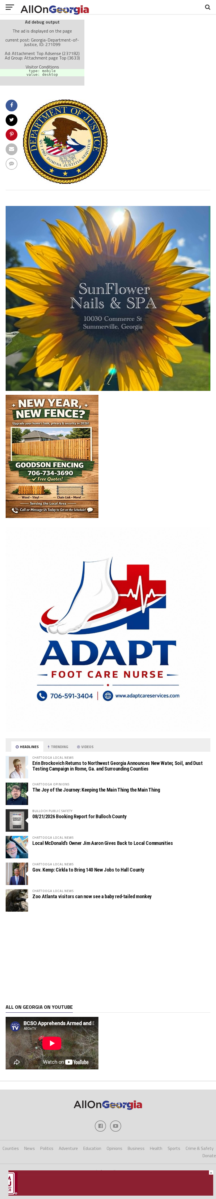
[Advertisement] (108, 958)
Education (92, 1148)
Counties (11, 1148)
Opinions (114, 1148)
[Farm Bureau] (110, 1194)
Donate (209, 1155)
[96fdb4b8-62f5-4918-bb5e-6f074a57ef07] (108, 389)
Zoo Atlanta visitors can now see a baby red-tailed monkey (92, 896)
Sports (174, 1148)
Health (156, 1148)
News (29, 1148)
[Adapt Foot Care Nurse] (108, 729)
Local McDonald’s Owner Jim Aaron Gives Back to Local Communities (102, 843)
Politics (46, 1148)
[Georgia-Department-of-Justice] (65, 182)
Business (136, 1148)
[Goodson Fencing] (52, 516)
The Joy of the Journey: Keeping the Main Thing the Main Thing (96, 790)
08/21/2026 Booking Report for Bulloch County (79, 816)
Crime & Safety (199, 1148)
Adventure (68, 1148)
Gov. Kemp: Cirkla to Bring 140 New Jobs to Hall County (88, 870)
